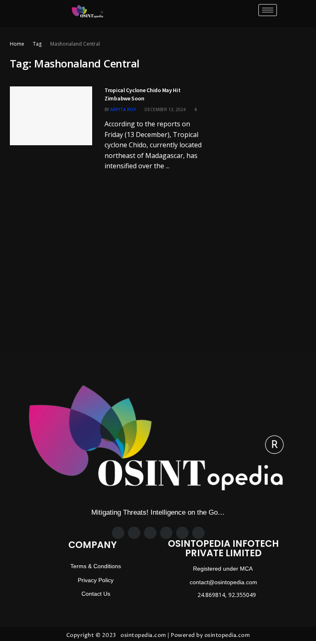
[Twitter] (134, 533)
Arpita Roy (123, 109)
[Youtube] (198, 533)
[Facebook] (118, 533)
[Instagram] (150, 533)
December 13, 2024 (164, 109)
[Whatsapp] (166, 533)
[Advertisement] (261, 80)
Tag (37, 43)
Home (17, 43)
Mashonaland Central (75, 43)
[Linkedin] (182, 533)
